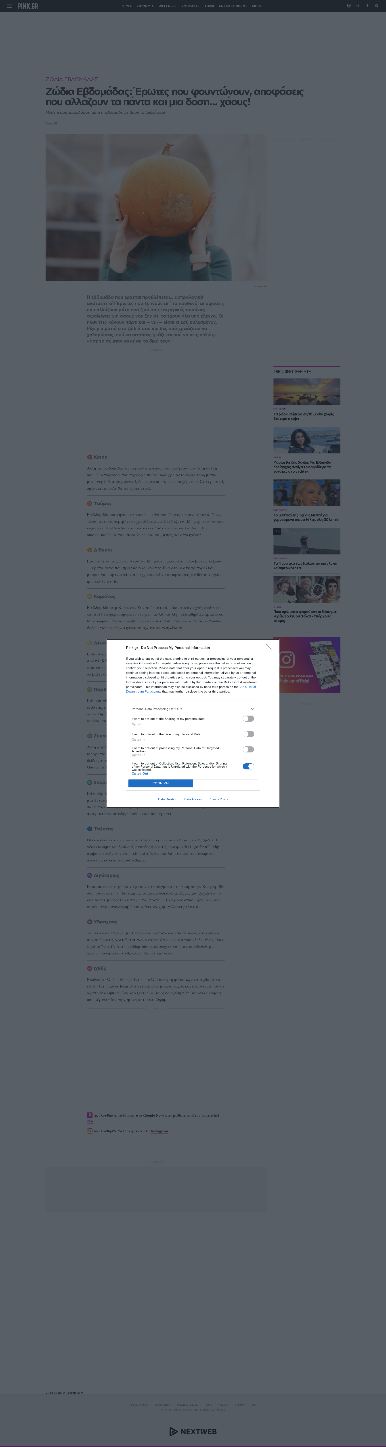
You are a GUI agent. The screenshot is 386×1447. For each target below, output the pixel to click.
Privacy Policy (218, 799)
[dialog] (193, 723)
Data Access (193, 799)
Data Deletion (167, 799)
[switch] (248, 719)
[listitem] (193, 708)
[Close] (270, 648)
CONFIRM (161, 783)
